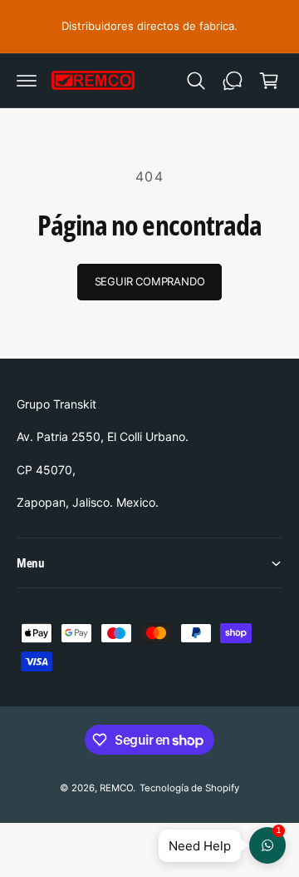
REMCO (116, 788)
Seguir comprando (150, 281)
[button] (26, 80)
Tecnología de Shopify (189, 788)
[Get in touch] (232, 80)
